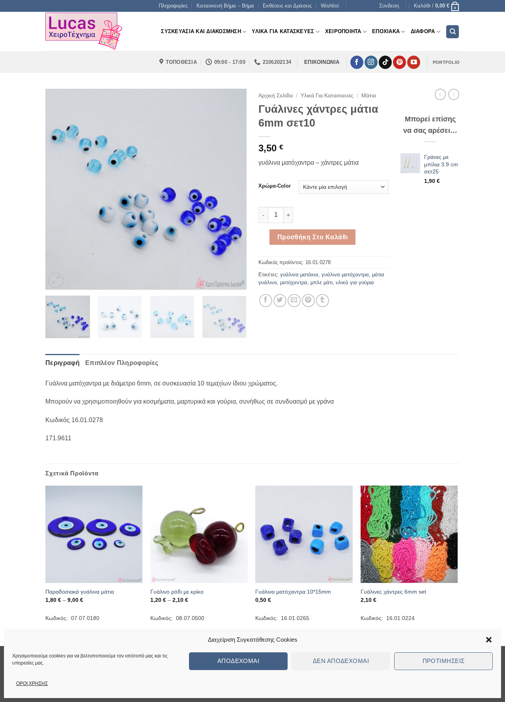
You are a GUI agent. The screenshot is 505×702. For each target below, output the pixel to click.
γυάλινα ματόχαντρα (345, 274)
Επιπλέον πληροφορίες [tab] (121, 362)
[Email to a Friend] (294, 300)
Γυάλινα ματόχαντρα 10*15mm (293, 591)
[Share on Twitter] (279, 300)
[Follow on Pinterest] (399, 62)
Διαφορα (423, 31)
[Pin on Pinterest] (308, 300)
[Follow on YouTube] (413, 62)
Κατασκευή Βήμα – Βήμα (225, 6)
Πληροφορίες (173, 6)
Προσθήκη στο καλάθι (312, 237)
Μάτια (368, 96)
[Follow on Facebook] (356, 62)
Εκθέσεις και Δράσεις (287, 6)
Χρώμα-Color (274, 186)
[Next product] (440, 94)
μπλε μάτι (321, 282)
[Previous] (59, 189)
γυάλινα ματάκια (299, 274)
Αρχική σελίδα (275, 96)
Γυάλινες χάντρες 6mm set (393, 591)
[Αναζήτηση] (452, 31)
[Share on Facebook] (265, 300)
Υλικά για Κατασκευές (327, 96)
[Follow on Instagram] (371, 62)
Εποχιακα (386, 31)
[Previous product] (453, 94)
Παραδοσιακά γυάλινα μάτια (79, 591)
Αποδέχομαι (238, 660)
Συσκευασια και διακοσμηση (201, 31)
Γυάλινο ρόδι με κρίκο (177, 591)
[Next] (233, 189)
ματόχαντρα (293, 282)
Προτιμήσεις (444, 660)
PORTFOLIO (446, 62)
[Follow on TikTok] (385, 62)
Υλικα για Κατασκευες (283, 31)
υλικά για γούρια (355, 282)
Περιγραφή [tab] (62, 362)
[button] (489, 640)
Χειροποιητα (343, 31)
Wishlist (330, 6)
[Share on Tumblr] (322, 300)
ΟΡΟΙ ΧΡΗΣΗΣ (32, 683)
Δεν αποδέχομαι (341, 660)
